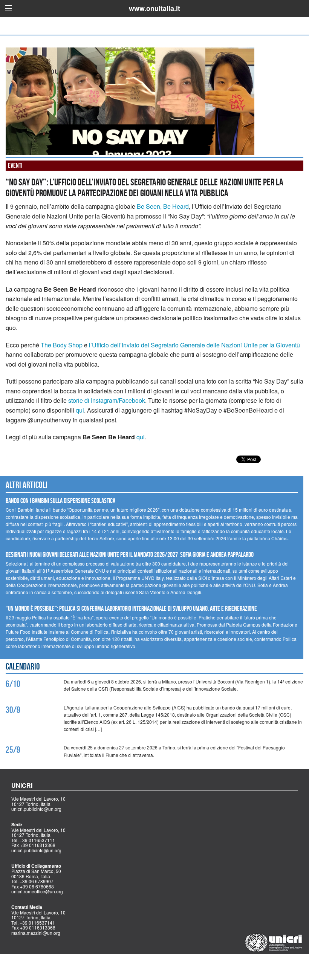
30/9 (13, 710)
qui (80, 410)
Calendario (23, 666)
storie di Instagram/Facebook (106, 400)
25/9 (13, 750)
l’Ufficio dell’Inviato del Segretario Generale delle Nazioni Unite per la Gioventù (194, 345)
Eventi (15, 165)
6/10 (13, 684)
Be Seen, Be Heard (163, 206)
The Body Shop (62, 345)
